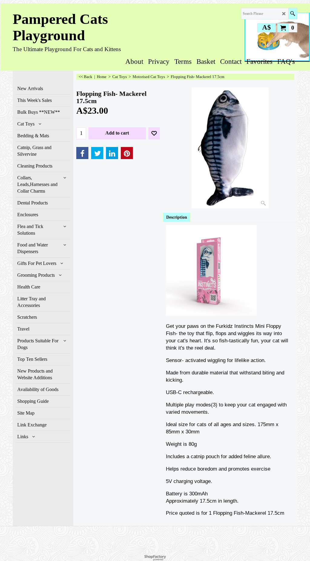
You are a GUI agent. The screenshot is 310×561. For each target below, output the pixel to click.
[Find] (292, 13)
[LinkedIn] (112, 153)
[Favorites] (154, 133)
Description (176, 217)
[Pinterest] (127, 153)
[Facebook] (82, 153)
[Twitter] (97, 153)
